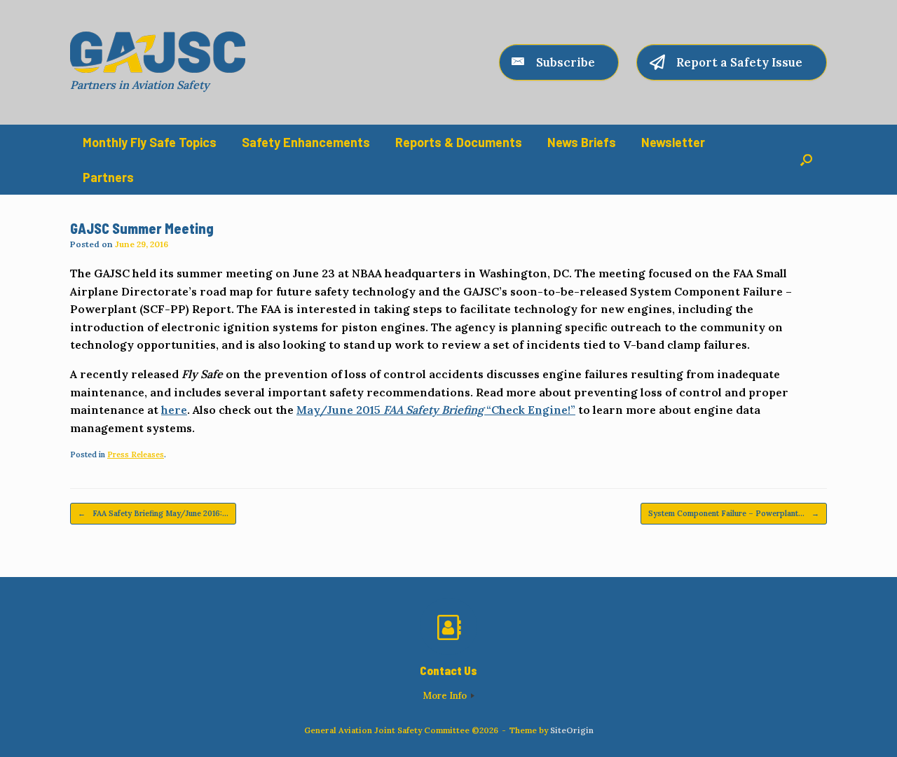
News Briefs (581, 142)
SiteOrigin (572, 730)
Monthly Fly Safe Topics (150, 142)
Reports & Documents (458, 142)
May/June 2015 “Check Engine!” (435, 410)
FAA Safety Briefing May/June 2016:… (153, 513)
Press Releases (135, 454)
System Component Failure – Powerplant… (733, 513)
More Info (446, 696)
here (174, 410)
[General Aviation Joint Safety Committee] (157, 52)
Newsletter (673, 142)
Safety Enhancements (306, 142)
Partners (108, 177)
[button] (806, 160)
